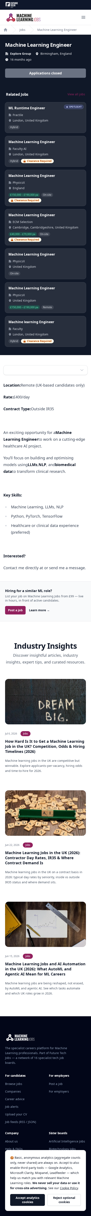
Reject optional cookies (64, 1200)
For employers (59, 1091)
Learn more (39, 610)
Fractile (18, 115)
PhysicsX (19, 183)
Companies (13, 1091)
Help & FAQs (14, 1149)
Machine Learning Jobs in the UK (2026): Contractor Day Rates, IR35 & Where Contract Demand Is (42, 857)
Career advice (15, 1099)
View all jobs (76, 94)
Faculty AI (19, 149)
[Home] (5, 30)
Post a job (15, 610)
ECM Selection (23, 222)
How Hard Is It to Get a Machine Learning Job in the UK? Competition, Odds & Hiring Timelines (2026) (45, 746)
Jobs (22, 30)
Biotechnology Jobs (62, 1149)
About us (11, 1141)
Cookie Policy (69, 1188)
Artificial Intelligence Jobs (67, 1141)
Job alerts (11, 1107)
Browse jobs (13, 1084)
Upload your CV (16, 1114)
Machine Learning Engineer (57, 30)
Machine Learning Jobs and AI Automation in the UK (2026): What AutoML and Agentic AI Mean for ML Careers (45, 969)
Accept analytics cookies (27, 1200)
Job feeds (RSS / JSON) (20, 1122)
